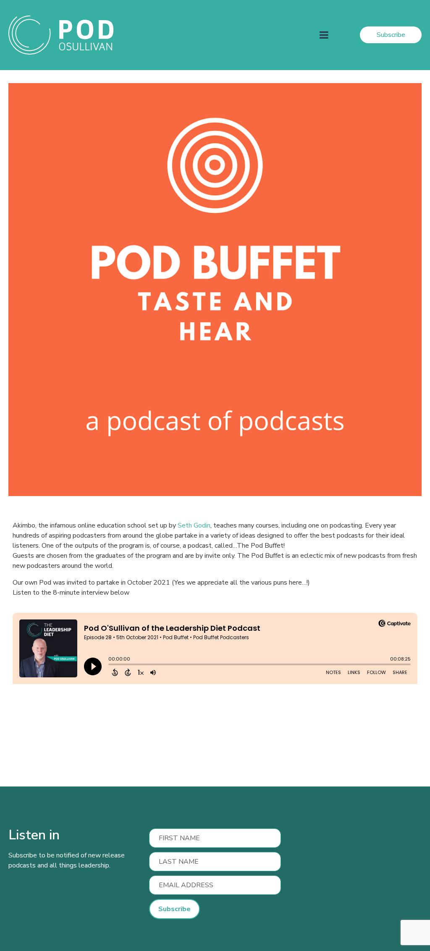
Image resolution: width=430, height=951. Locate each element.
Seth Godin (193, 525)
